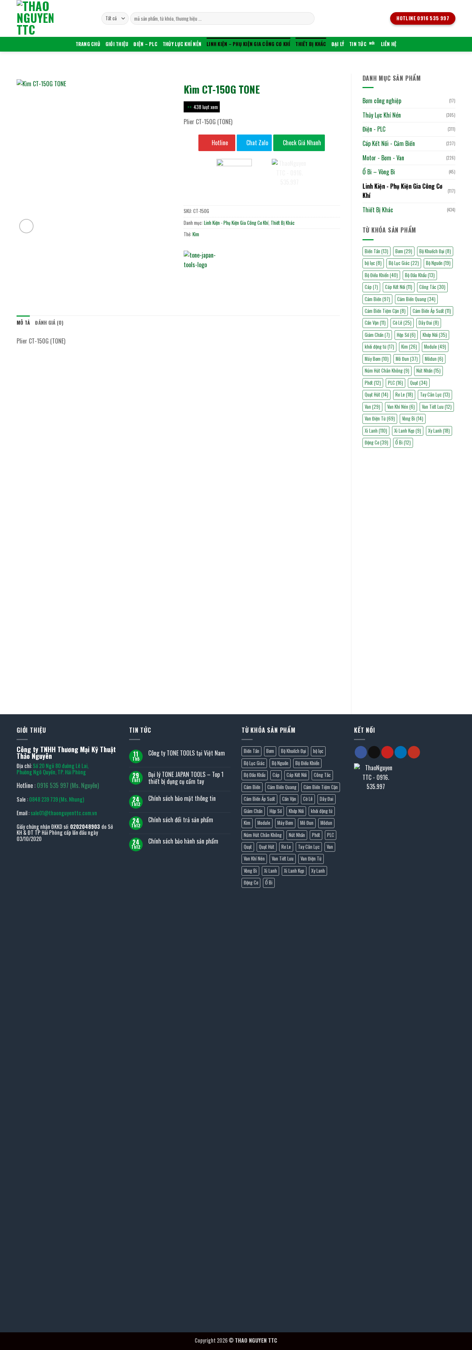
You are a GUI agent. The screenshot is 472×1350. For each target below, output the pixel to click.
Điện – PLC (145, 44)
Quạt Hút (376, 394)
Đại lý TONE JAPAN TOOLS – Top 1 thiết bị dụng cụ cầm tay (185, 778)
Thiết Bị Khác (310, 44)
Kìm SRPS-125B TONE (220, 682)
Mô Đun (407, 358)
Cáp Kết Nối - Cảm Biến (388, 143)
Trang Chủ (88, 44)
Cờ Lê (402, 322)
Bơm (403, 251)
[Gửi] (308, 18)
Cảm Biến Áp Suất (432, 310)
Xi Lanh (376, 430)
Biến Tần (376, 251)
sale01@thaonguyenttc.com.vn (64, 813)
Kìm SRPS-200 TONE (219, 574)
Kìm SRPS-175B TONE (302, 574)
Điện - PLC (373, 129)
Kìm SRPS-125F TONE (137, 682)
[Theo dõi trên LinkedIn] (401, 752)
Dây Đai (429, 322)
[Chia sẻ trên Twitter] (204, 279)
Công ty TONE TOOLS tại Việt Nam (186, 753)
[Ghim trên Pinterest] (230, 279)
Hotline (219, 142)
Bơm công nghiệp (381, 100)
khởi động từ (379, 346)
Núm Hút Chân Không (387, 370)
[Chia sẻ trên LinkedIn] (243, 279)
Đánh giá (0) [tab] (49, 322)
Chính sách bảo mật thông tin (182, 798)
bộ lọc (373, 262)
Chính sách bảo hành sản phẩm (183, 841)
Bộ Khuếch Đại (435, 251)
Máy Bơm (377, 358)
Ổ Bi (403, 442)
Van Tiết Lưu (437, 406)
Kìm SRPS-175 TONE (54, 682)
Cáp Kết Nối (398, 286)
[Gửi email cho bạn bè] (217, 279)
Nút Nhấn (428, 370)
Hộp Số (406, 334)
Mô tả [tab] (23, 322)
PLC (395, 382)
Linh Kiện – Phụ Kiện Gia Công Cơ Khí (248, 44)
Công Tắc (432, 286)
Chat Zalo (256, 142)
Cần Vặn (375, 322)
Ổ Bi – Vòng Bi (378, 171)
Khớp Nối (435, 334)
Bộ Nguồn (438, 262)
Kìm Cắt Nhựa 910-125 (54, 467)
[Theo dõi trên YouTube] (414, 752)
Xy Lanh (439, 430)
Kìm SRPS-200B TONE (137, 574)
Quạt (418, 382)
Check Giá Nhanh (301, 142)
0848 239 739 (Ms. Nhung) (56, 799)
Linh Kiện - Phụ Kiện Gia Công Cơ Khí (402, 191)
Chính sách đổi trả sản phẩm (180, 819)
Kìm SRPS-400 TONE (54, 574)
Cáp (371, 286)
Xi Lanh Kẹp (407, 430)
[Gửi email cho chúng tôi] (374, 752)
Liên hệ (389, 44)
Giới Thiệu (117, 44)
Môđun (434, 358)
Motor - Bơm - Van (383, 157)
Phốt (373, 382)
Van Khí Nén (401, 406)
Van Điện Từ (380, 418)
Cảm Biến (377, 299)
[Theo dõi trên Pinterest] (387, 752)
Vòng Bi (412, 418)
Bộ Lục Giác (404, 262)
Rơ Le (404, 394)
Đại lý (338, 44)
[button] (26, 226)
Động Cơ (376, 442)
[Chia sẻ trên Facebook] (190, 279)
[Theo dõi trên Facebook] (361, 752)
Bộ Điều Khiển (381, 275)
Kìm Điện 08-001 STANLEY (137, 467)
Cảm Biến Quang (416, 299)
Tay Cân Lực (435, 394)
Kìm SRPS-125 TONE (302, 682)
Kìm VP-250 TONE (219, 467)
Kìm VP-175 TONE (302, 467)
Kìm (409, 346)
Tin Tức (358, 44)
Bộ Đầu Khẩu (420, 275)
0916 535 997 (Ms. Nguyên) (68, 785)
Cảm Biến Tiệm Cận (385, 310)
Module (435, 346)
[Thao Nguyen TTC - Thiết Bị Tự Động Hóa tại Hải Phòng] (53, 18)
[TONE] (206, 262)
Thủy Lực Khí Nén (182, 44)
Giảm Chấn (377, 334)
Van (372, 406)
